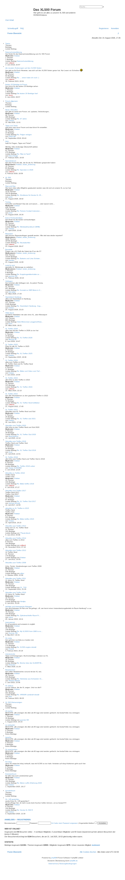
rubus (11, 617)
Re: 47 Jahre (22, 119)
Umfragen (9, 281)
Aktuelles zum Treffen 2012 (15, 550)
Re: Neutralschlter (23, 243)
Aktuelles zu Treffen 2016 (15, 473)
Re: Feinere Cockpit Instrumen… (29, 211)
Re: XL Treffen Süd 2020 (26, 434)
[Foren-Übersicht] (19, 10)
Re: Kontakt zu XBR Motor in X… (29, 290)
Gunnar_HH (13, 633)
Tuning (8, 202)
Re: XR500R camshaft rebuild (28, 695)
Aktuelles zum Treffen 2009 (15, 562)
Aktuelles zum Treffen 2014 (15, 538)
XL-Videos (9, 686)
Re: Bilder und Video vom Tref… (29, 371)
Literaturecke (10, 654)
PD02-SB (12, 136)
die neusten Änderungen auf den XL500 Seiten (23, 68)
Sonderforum (10, 791)
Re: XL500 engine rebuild (26, 647)
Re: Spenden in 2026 (25, 170)
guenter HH (13, 276)
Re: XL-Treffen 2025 (24, 353)
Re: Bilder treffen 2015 (25, 519)
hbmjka (23, 601)
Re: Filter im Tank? (24, 154)
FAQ (7, 141)
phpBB (53, 858)
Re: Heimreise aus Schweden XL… (30, 679)
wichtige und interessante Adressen (18, 606)
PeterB (11, 649)
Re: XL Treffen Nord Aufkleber (28, 403)
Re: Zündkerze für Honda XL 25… (30, 195)
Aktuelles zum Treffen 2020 (15, 425)
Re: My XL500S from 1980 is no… (30, 631)
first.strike (12, 292)
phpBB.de (74, 861)
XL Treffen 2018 (11, 457)
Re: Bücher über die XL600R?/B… (30, 663)
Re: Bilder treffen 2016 (25, 484)
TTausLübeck (25, 533)
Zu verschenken (11, 749)
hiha (10, 696)
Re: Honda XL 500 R (25, 810)
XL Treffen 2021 (11, 410)
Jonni (11, 95)
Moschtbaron (13, 436)
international (10, 622)
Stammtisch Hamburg (13, 297)
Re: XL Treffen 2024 (24, 387)
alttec (22, 573)
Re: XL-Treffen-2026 (24, 338)
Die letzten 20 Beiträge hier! (27, 93)
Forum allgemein (11, 101)
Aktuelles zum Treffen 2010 (15, 592)
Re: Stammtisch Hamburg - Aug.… (29, 306)
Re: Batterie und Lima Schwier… (29, 258)
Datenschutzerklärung (13, 52)
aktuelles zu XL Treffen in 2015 (17, 508)
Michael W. (13, 339)
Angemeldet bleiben (87, 823)
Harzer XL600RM (15, 468)
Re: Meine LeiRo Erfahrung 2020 (29, 783)
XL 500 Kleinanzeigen (13, 702)
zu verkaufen (10, 725)
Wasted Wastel (14, 681)
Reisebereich (10, 670)
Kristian (17, 56)
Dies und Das (10, 186)
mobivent (96, 845)
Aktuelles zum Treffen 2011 (15, 578)
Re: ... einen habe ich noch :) (28, 78)
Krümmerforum (10, 774)
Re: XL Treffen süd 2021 (26, 419)
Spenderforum (10, 161)
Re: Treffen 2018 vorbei (26, 466)
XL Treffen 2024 (11, 360)
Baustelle (8, 249)
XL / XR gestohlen (12, 799)
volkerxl (11, 63)
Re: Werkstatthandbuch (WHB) (28, 227)
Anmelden (10, 820)
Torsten (11, 521)
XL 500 (8, 177)
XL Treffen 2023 (11, 378)
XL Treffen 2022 (11, 394)
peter (11, 197)
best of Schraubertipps (13, 218)
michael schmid (14, 503)
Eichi (10, 324)
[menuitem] (21, 28)
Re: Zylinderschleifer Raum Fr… (29, 615)
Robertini (12, 665)
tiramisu (11, 260)
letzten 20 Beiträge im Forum (16, 84)
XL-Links (8, 638)
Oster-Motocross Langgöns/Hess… (30, 322)
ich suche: (9, 711)
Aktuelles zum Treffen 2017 (15, 491)
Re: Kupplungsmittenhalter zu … (29, 274)
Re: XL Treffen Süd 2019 (26, 450)
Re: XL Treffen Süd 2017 (26, 501)
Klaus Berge (13, 156)
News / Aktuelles (11, 110)
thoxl (10, 452)
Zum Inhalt (9, 20)
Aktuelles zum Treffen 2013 (15, 526)
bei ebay (8, 762)
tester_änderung (29, 164)
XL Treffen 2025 (11, 344)
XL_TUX (23, 587)
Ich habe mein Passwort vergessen (64, 823)
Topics (7, 43)
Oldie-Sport (9, 313)
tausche (8, 737)
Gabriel (11, 120)
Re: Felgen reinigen (24, 134)
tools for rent (10, 265)
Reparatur (9, 234)
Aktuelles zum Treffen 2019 (15, 441)
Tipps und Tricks (11, 126)
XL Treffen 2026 (11, 329)
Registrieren (24, 820)
